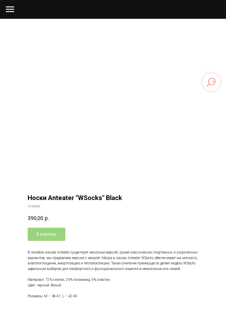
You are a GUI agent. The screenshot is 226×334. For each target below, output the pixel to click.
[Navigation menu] (10, 9)
